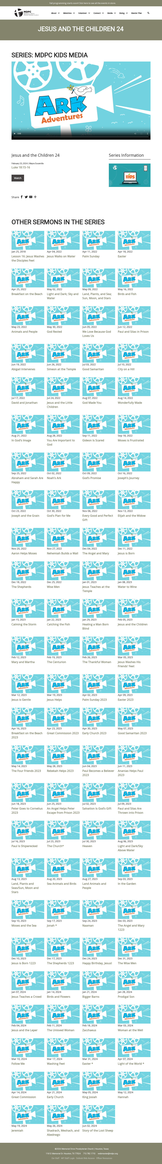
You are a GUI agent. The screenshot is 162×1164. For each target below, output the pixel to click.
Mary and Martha (23, 662)
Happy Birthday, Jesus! (97, 963)
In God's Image (21, 440)
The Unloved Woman (60, 1030)
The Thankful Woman (96, 662)
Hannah (123, 1097)
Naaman (88, 925)
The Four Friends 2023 (26, 771)
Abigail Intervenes (23, 369)
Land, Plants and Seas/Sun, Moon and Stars (25, 888)
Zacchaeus (89, 1030)
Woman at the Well (130, 1030)
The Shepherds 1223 (60, 963)
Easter (122, 256)
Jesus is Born (126, 553)
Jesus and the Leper (24, 1030)
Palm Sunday (90, 256)
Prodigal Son (126, 996)
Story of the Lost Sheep (97, 1130)
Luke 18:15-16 (21, 167)
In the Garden (127, 883)
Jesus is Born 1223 (24, 963)
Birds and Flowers (58, 996)
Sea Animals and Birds (61, 883)
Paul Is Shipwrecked (24, 846)
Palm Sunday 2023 (94, 699)
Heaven (87, 846)
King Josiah (89, 1097)
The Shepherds (21, 587)
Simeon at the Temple (61, 369)
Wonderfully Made (130, 402)
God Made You (92, 402)
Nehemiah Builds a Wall (62, 553)
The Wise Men (127, 963)
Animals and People (24, 331)
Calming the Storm (24, 624)
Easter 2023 (126, 699)
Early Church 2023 (94, 733)
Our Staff (55, 1158)
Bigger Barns (90, 996)
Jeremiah (17, 1130)
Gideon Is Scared (93, 440)
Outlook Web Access (85, 1158)
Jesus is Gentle (21, 699)
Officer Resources (104, 1158)
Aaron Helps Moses (24, 553)
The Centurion (56, 662)
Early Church (55, 1097)
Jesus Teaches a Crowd (27, 996)
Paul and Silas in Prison (133, 331)
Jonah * (52, 925)
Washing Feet (56, 1063)
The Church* (55, 846)
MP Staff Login (68, 1158)
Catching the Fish (58, 624)
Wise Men (53, 587)
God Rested (54, 331)
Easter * (87, 1063)
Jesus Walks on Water (61, 256)
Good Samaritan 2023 (132, 733)
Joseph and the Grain (25, 515)
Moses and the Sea (24, 925)
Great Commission (24, 1097)
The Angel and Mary (95, 553)
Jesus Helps (54, 699)
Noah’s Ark (54, 478)
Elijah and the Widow (132, 515)
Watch (18, 178)
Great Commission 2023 (63, 733)
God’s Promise (91, 478)
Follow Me (18, 1063)
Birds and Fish (127, 294)
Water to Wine (127, 587)
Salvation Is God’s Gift (96, 808)
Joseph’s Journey (128, 478)
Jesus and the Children (133, 624)
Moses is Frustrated (131, 440)
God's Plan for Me (58, 515)
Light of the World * (131, 1063)
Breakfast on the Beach (27, 294)
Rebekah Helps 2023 (60, 771)
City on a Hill (126, 369)
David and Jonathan (25, 402)
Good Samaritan (93, 369)
